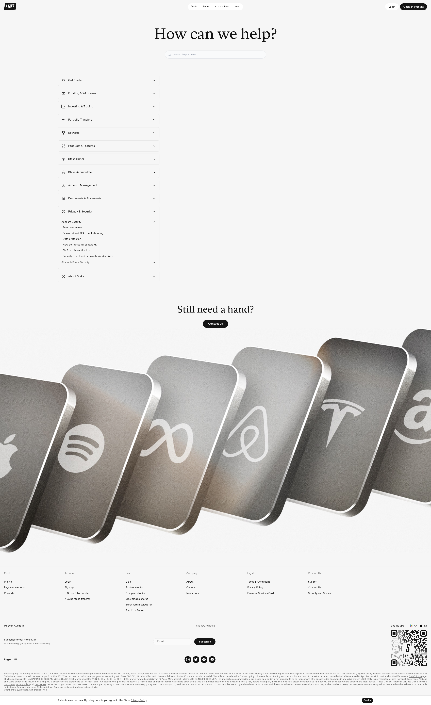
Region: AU (10, 659)
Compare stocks (135, 593)
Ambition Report (135, 610)
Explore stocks (134, 587)
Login (392, 6)
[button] (108, 80)
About (189, 581)
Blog (128, 581)
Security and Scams (319, 593)
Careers (190, 587)
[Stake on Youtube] (212, 659)
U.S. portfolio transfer (77, 593)
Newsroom (192, 593)
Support (313, 581)
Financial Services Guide (261, 593)
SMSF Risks (415, 676)
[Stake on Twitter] (196, 659)
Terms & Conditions (258, 581)
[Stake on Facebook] (204, 659)
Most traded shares (137, 599)
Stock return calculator (139, 604)
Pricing (8, 581)
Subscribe (205, 641)
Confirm (367, 700)
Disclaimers (40, 684)
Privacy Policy (255, 587)
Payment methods (14, 587)
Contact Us (314, 587)
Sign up (69, 587)
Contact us (215, 323)
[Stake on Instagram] (188, 659)
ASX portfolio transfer (77, 599)
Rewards (9, 593)
